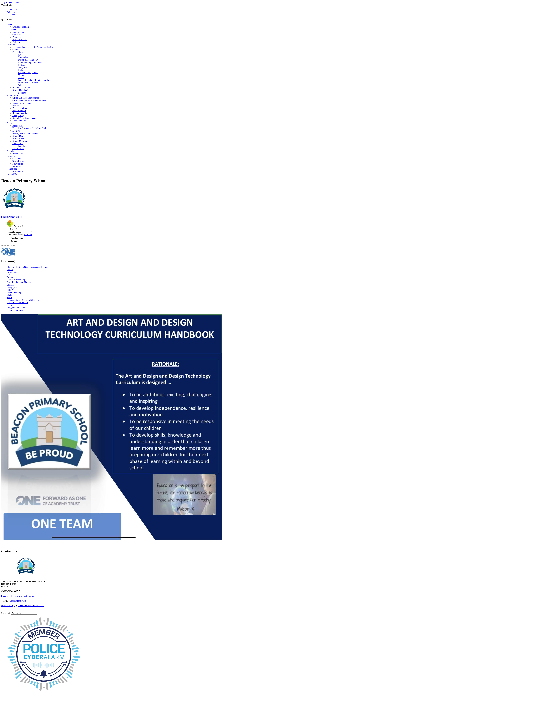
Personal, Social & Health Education (34, 80)
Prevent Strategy (19, 108)
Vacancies (16, 166)
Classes (15, 49)
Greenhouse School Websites (31, 605)
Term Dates (17, 143)
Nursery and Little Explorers (25, 133)
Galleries (11, 15)
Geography (23, 67)
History (21, 70)
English (21, 65)
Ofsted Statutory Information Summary (29, 100)
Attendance (17, 126)
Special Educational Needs (24, 118)
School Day (17, 136)
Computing (23, 57)
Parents (10, 123)
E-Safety (16, 131)
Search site (6, 613)
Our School (12, 29)
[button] (13, 19)
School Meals (18, 138)
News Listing (18, 161)
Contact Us (12, 174)
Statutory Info (13, 95)
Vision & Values (19, 39)
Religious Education (21, 87)
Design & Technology (28, 60)
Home (9, 24)
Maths (21, 75)
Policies (15, 105)
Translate (28, 234)
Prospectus (17, 37)
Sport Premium (19, 120)
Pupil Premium (19, 110)
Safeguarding (18, 115)
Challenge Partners (20, 27)
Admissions (12, 169)
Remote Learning (20, 113)
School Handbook (20, 90)
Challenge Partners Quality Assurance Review (33, 47)
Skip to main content (10, 2)
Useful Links (18, 148)
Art (19, 55)
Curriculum (17, 52)
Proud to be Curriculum (28, 82)
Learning (11, 44)
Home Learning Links (28, 72)
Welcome (16, 42)
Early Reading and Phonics (30, 62)
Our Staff (16, 34)
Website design (8, 605)
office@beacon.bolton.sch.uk (18, 596)
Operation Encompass (22, 103)
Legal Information (18, 601)
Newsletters (12, 156)
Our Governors (19, 32)
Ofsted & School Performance (25, 98)
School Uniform (19, 141)
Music (21, 77)
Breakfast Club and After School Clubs (29, 128)
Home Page (12, 9)
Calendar (11, 12)
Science (21, 85)
